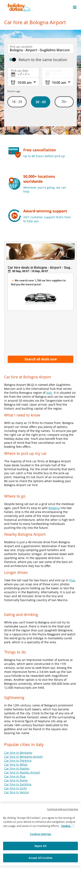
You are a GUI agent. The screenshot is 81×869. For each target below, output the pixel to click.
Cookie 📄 (67, 826)
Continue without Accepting (62, 809)
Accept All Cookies (40, 858)
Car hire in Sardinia (17, 784)
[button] (75, 7)
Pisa (72, 580)
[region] (40, 834)
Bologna (54, 508)
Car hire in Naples (16, 768)
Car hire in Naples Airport (22, 772)
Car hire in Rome (16, 780)
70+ (64, 101)
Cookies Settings (40, 834)
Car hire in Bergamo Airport (23, 757)
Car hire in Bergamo (18, 753)
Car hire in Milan (16, 764)
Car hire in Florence (18, 760)
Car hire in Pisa (14, 776)
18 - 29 (17, 101)
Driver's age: (14, 91)
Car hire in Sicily (15, 788)
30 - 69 (40, 102)
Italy (49, 393)
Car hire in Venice (16, 792)
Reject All (40, 846)
